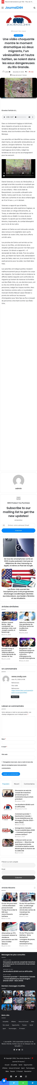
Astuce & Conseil (23, 1021)
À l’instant (22, 1028)
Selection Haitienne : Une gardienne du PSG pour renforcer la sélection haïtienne (27, 626)
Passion (24, 1025)
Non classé (22, 31)
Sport (4, 1028)
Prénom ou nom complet (10, 862)
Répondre (15, 697)
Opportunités (15, 1025)
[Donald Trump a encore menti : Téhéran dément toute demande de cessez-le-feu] (10, 642)
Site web (4, 754)
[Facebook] (15, 1050)
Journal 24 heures (18, 1061)
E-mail (4, 746)
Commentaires (29, 784)
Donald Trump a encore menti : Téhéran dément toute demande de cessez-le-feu (9, 652)
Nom (4, 739)
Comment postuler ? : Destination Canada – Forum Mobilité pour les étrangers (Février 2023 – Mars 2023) (24, 818)
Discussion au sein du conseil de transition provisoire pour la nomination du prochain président (24, 794)
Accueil (15, 31)
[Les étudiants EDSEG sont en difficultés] (7, 808)
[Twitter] (17, 1050)
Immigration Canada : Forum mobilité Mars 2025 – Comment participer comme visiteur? (25, 831)
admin (7, 72)
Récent (16, 784)
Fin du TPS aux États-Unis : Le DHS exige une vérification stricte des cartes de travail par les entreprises (27, 908)
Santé (31, 1025)
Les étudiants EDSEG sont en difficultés (24, 806)
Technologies (12, 1028)
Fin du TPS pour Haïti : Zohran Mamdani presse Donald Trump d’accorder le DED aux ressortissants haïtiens (9, 909)
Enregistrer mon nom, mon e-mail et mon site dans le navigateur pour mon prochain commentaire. (17, 765)
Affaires (13, 1021)
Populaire (5, 784)
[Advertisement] (18, 387)
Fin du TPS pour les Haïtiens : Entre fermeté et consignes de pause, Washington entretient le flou (27, 938)
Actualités (5, 1021)
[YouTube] (19, 1050)
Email (3, 869)
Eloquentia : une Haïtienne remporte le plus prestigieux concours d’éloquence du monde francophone (27, 653)
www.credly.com (19, 676)
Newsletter (27, 1071)
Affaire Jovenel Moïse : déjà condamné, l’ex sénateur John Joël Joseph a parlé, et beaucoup (9, 627)
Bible (32, 1021)
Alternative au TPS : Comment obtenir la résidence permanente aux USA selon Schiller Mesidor (9, 938)
